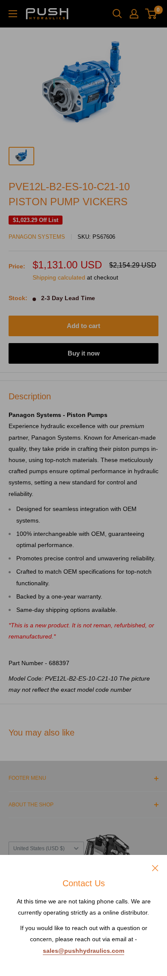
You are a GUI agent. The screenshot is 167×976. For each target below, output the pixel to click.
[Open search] (117, 13)
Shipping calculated (59, 277)
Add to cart (83, 325)
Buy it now (84, 353)
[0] (151, 14)
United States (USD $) (39, 848)
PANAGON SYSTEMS (37, 237)
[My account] (134, 13)
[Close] (155, 867)
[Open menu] (13, 13)
